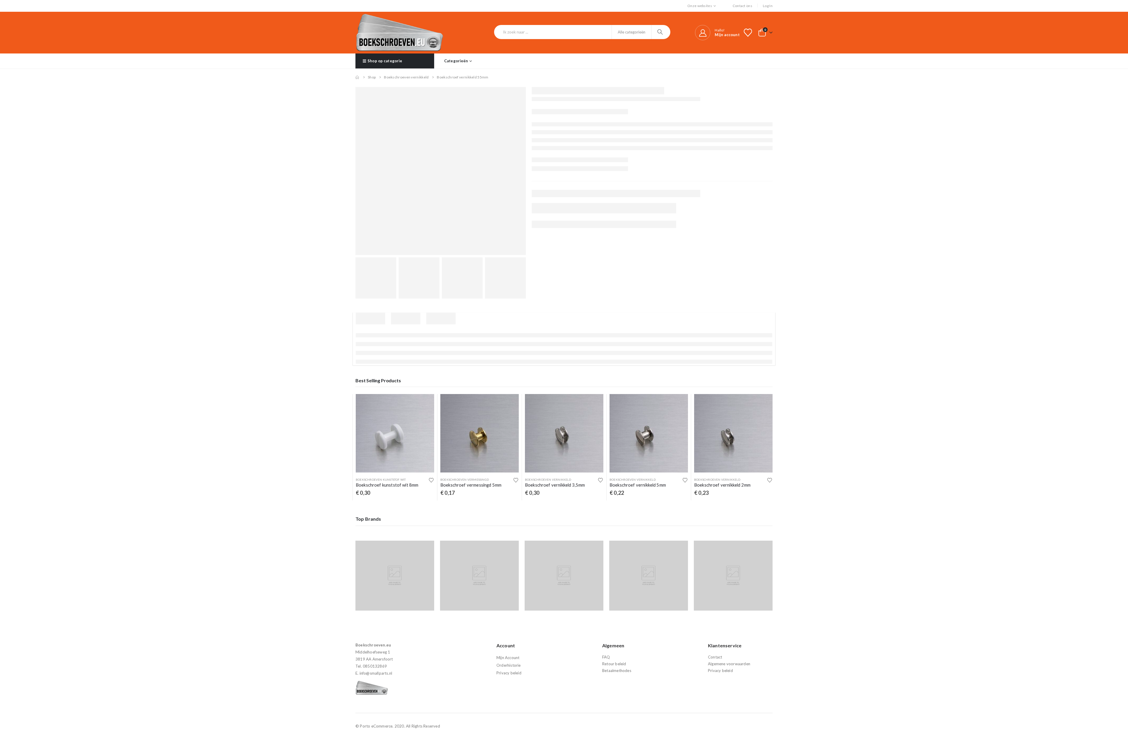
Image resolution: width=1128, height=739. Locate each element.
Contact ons (742, 6)
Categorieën (456, 60)
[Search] (660, 32)
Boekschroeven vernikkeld (548, 479)
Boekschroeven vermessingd (464, 479)
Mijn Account (507, 657)
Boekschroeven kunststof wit (381, 479)
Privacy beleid (508, 673)
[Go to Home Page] (357, 77)
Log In (768, 6)
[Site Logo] (399, 32)
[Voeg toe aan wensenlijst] (431, 480)
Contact (715, 657)
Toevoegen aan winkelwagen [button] (424, 403)
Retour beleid (614, 663)
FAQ (606, 657)
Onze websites (699, 6)
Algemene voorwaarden (729, 663)
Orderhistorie (508, 665)
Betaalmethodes (616, 670)
